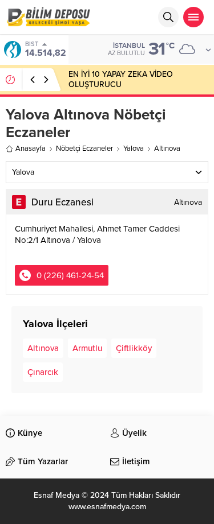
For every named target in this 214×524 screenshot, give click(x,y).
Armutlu (87, 348)
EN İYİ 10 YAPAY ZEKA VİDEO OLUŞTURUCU (120, 79)
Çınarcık (42, 372)
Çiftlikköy (134, 348)
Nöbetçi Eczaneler (84, 148)
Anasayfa (30, 148)
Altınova (43, 348)
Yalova (133, 148)
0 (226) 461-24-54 (70, 275)
